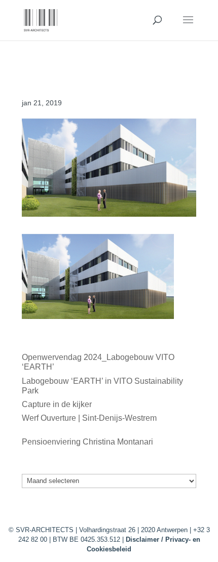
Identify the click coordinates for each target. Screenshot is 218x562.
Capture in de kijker (57, 404)
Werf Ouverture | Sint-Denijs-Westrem (89, 418)
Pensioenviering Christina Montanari (87, 441)
